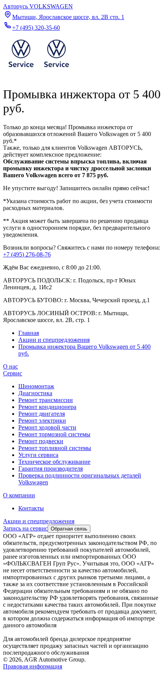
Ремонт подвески (40, 441)
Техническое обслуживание (54, 461)
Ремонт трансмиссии (45, 400)
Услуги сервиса (38, 455)
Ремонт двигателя (41, 413)
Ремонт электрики (42, 420)
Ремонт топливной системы (54, 448)
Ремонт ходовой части (47, 427)
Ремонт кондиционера (47, 407)
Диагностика (35, 393)
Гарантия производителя (50, 468)
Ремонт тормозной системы (54, 434)
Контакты (31, 508)
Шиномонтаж (36, 386)
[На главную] (38, 69)
